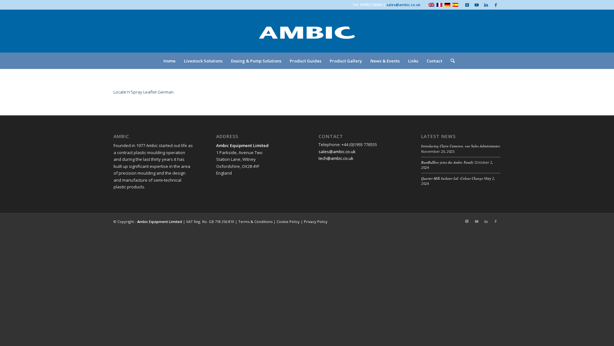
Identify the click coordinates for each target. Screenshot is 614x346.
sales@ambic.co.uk (403, 4)
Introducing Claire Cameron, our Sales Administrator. (460, 146)
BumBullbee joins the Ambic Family (447, 162)
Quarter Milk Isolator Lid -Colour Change (452, 178)
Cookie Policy (288, 221)
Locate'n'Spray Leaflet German (144, 92)
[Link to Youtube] (476, 5)
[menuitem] (169, 61)
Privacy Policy (315, 221)
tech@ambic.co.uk (336, 158)
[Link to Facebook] (495, 5)
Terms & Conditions (255, 221)
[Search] (450, 61)
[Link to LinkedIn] (486, 5)
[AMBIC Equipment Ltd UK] (307, 38)
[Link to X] (467, 5)
